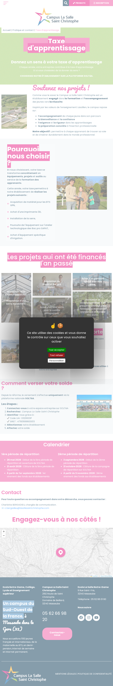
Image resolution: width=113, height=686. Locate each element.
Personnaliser (56, 360)
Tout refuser (56, 355)
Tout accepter (56, 349)
